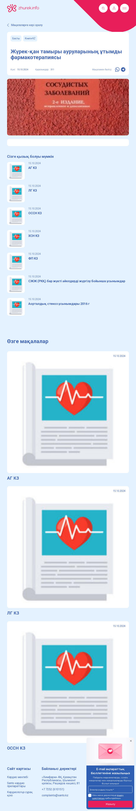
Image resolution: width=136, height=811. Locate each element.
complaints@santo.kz (55, 795)
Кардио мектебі (17, 777)
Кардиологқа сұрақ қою (20, 793)
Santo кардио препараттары (16, 784)
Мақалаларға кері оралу (27, 25)
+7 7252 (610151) (53, 789)
